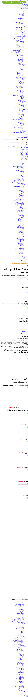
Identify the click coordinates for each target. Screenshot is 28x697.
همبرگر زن (20, 93)
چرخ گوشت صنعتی (18, 107)
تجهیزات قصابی (21, 101)
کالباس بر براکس (19, 29)
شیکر (21, 118)
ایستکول (21, 61)
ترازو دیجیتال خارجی (18, 205)
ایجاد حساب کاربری (21, 137)
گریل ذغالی (20, 220)
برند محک (23, 32)
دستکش (21, 83)
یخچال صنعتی (19, 55)
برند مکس (23, 33)
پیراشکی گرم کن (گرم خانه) (16, 95)
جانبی (21, 68)
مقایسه (23, 691)
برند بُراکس (22, 28)
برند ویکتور (20, 252)
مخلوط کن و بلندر (19, 120)
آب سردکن (20, 59)
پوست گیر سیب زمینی (17, 20)
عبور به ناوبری (24, 0)
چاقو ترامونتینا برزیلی (15, 52)
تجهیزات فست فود (21, 78)
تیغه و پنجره (20, 104)
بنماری (18, 73)
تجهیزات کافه (22, 109)
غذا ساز (21, 215)
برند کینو (21, 253)
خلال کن (21, 16)
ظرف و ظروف (19, 72)
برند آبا (18, 88)
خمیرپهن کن (20, 82)
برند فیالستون (19, 238)
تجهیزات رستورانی (21, 64)
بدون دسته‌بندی (21, 13)
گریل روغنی (20, 100)
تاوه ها (21, 65)
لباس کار (20, 75)
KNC (21, 57)
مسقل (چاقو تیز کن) (18, 132)
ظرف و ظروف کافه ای (17, 119)
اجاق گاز (21, 14)
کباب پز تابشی (19, 22)
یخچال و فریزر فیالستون (17, 181)
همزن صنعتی (20, 47)
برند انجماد (20, 239)
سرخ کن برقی (19, 86)
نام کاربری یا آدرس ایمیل (22, 139)
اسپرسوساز (20, 114)
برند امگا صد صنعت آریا (20, 24)
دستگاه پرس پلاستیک (18, 40)
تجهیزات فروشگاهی (20, 77)
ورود (26, 144)
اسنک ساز (20, 113)
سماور (21, 42)
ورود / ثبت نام (22, 692)
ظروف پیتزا (20, 89)
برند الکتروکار (22, 23)
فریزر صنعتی (20, 45)
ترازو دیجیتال (22, 123)
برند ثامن (21, 248)
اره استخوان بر (19, 102)
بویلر (22, 115)
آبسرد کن (20, 183)
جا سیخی (20, 66)
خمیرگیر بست (19, 27)
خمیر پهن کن (20, 211)
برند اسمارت (20, 245)
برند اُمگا (21, 240)
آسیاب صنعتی (19, 37)
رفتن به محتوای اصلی (16, 0)
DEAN (23, 10)
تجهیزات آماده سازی (20, 36)
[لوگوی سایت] (23, 4)
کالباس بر (20, 97)
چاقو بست (17, 51)
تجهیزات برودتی (21, 56)
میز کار (21, 19)
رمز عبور (25, 142)
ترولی (21, 15)
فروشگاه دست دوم (21, 129)
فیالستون (20, 63)
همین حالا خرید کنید (23, 263)
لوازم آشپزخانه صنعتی (20, 131)
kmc (24, 11)
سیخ (22, 69)
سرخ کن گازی (19, 87)
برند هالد (23, 34)
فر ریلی (21, 92)
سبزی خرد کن (19, 170)
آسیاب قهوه (20, 111)
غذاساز (21, 91)
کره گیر (21, 172)
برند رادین (20, 244)
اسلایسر (21, 79)
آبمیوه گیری (20, 110)
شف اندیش (20, 70)
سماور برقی (20, 171)
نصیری (18, 74)
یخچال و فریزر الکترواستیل (16, 180)
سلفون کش (20, 18)
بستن (27, 696)
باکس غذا (20, 81)
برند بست (23, 25)
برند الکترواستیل (19, 241)
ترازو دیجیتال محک (18, 127)
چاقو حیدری (17, 54)
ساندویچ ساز (20, 116)
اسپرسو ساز (20, 228)
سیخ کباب (20, 191)
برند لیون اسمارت (19, 249)
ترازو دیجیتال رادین (18, 125)
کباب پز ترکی (20, 98)
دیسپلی (21, 84)
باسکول (21, 124)
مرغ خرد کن (20, 46)
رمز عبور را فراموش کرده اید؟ (21, 147)
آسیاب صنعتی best (18, 38)
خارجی (21, 128)
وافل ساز (20, 122)
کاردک (21, 96)
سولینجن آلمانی (16, 50)
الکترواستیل (20, 60)
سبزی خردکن (19, 41)
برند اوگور (20, 243)
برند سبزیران (22, 31)
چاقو (21, 49)
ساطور (21, 105)
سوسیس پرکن (19, 43)
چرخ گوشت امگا (19, 106)
